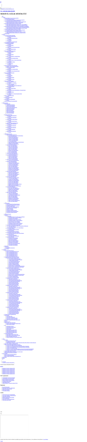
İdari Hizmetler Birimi (9, 43)
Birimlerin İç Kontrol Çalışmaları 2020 (12, 267)
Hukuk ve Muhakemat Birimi (9, 95)
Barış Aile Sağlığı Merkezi (12, 136)
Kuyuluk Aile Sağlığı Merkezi (13, 183)
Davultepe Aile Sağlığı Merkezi (13, 179)
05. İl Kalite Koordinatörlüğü (13, 276)
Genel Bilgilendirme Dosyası (9, 250)
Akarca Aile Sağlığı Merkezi (13, 145)
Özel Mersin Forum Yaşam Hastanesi (12, 211)
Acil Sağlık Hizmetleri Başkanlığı (9, 35)
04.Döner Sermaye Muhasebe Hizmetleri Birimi (16, 275)
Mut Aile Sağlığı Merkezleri (10, 186)
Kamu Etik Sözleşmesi (10, 328)
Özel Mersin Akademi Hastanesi (11, 210)
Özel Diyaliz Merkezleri (10, 236)
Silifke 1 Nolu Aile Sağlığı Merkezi (14, 200)
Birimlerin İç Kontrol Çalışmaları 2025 (12, 307)
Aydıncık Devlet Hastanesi (10, 105)
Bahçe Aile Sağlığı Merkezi (12, 146)
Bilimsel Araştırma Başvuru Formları (8, 397)
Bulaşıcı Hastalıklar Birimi (10, 61)
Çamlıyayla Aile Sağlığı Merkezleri (12, 159)
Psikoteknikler (6, 248)
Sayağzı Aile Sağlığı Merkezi (13, 199)
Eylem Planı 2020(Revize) (10, 317)
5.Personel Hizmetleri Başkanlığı (13, 262)
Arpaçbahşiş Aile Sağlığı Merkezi (13, 163)
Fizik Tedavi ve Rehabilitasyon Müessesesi (13, 225)
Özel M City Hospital (9, 209)
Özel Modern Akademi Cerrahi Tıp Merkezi (15, 223)
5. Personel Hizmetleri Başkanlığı (13, 305)
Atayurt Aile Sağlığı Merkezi (13, 194)
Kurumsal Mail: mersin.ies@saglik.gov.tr (14, 85)
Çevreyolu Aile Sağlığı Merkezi (13, 164)
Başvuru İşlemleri (11, 84)
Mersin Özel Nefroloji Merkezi (13, 240)
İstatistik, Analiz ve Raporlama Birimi (12, 66)
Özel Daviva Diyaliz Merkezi (13, 237)
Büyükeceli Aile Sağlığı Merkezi (13, 172)
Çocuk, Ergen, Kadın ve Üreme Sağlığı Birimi (13, 60)
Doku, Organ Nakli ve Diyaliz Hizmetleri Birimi (14, 93)
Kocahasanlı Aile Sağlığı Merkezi (13, 169)
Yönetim (3, 17)
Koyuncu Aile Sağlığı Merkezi (13, 170)
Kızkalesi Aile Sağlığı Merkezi (13, 168)
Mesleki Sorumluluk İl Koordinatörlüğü (10, 101)
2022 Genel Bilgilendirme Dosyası (11, 254)
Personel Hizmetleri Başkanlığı (9, 72)
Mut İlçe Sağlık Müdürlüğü (10, 129)
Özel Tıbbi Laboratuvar (10, 234)
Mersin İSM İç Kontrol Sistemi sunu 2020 (13, 335)
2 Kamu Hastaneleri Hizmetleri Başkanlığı (15, 280)
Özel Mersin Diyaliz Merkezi (13, 238)
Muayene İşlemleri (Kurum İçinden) (8, 379)
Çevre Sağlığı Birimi (9, 63)
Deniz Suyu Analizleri (5, 389)
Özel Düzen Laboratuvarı (12, 235)
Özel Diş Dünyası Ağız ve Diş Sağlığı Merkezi (15, 227)
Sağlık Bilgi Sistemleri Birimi (11, 49)
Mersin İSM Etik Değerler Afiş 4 (11, 332)
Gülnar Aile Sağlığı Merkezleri (11, 171)
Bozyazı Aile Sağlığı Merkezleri (11, 154)
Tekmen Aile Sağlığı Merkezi (13, 158)
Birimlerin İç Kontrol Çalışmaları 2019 (12, 257)
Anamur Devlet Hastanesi (10, 104)
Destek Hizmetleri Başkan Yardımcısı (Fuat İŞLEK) (14, 22)
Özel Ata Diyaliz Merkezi (12, 239)
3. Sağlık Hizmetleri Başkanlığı (13, 260)
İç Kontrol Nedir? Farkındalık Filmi (10, 314)
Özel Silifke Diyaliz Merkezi (13, 245)
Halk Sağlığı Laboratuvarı (10, 247)
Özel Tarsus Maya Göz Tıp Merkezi (14, 221)
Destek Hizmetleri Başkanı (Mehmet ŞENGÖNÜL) (12, 20)
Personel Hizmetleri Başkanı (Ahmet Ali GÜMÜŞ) (12, 29)
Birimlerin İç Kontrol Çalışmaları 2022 (12, 285)
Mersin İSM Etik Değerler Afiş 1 (11, 329)
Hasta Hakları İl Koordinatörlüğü (9, 99)
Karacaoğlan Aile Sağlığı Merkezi (13, 188)
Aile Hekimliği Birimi (9, 51)
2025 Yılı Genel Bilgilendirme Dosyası (12, 251)
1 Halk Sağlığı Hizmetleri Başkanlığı (14, 279)
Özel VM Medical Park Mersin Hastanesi (13, 204)
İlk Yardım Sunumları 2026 (10, 341)
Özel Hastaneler (7, 203)
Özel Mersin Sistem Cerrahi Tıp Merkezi (14, 217)
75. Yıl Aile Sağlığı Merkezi (12, 178)
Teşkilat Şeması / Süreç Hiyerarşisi (9, 322)
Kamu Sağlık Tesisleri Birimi (11, 88)
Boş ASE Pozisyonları (6, 387)
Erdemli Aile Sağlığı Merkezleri (11, 161)
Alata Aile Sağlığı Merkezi (12, 162)
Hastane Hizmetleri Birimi (10, 67)
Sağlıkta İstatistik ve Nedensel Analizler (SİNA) (10, 383)
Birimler (3, 34)
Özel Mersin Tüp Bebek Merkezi (13, 229)
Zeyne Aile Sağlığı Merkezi (12, 175)
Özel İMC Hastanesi (9, 208)
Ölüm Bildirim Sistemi (6, 382)
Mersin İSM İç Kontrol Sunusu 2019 (12, 334)
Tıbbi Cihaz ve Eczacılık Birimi (11, 83)
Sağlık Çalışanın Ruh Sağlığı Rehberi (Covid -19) (12, 344)
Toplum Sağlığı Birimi (10, 54)
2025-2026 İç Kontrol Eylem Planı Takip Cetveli (12, 319)
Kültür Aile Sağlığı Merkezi (12, 190)
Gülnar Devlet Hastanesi (10, 109)
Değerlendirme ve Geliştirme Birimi (12, 69)
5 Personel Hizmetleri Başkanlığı (13, 283)
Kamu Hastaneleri (7, 103)
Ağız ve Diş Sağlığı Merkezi (11, 226)
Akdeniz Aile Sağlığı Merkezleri (11, 134)
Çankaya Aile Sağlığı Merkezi (13, 140)
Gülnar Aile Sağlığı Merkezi (12, 173)
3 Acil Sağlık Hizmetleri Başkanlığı (14, 281)
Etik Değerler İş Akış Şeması (11, 327)
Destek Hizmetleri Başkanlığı (9, 42)
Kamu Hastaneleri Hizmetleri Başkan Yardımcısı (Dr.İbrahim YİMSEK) (17, 27)
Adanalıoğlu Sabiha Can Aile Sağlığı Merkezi (15, 135)
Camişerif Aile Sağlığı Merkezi (13, 137)
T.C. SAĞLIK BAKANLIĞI (7, 11)
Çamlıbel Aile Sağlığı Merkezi (13, 139)
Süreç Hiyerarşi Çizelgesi (10, 324)
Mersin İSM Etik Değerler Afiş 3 (11, 331)
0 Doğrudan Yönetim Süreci (12, 278)
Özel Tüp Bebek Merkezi (10, 228)
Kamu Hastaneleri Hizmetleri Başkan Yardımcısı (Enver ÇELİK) (16, 28)
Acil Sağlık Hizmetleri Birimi (11, 36)
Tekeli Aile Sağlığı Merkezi (12, 157)
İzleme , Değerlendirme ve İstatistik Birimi (13, 56)
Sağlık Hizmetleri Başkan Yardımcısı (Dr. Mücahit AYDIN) (15, 31)
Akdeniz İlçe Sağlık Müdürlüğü (11, 115)
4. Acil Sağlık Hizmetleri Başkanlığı (14, 261)
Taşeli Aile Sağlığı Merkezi (12, 156)
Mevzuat (9, 52)
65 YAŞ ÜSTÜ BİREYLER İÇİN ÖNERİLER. (14, 345)
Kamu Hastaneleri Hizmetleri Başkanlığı (10, 65)
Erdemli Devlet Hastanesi (10, 108)
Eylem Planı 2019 (9, 316)
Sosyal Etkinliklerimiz (5, 398)
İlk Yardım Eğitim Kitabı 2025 (11, 340)
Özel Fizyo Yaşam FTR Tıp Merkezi (14, 222)
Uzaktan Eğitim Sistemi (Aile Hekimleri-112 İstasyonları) (13, 351)
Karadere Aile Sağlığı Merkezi (13, 150)
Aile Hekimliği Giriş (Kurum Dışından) (8, 377)
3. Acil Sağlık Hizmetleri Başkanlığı (14, 296)
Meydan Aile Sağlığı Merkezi (13, 191)
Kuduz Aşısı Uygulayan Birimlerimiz (8, 399)
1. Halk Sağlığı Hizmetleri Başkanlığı (14, 258)
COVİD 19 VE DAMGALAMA (11, 348)
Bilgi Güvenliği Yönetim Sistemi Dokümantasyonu (12, 356)
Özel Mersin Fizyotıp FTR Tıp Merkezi (14, 219)
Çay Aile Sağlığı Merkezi (12, 141)
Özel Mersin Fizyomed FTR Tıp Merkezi (15, 224)
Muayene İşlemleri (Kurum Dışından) (8, 380)
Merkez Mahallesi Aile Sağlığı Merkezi (14, 185)
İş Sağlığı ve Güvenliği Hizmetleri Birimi (12, 47)
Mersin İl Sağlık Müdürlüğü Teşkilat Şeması (13, 323)
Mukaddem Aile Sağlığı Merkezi (13, 198)
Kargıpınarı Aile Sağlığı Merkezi (13, 167)
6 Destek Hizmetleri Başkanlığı (13, 284)
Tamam (1, 441)
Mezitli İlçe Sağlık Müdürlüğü (11, 127)
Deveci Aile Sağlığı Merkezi (12, 187)
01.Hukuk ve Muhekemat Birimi (13, 264)
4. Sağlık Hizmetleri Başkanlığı (13, 297)
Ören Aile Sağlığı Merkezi (12, 151)
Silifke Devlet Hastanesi (10, 111)
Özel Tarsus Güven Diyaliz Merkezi (14, 243)
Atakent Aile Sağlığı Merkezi (13, 193)
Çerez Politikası (45, 439)
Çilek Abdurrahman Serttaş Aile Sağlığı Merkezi (16, 142)
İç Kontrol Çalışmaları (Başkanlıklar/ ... (8, 362)
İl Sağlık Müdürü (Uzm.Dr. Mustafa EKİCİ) (11, 18)
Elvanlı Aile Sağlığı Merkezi (12, 165)
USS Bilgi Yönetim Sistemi (6, 381)
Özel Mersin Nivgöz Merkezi (13, 218)
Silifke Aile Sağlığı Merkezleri (11, 192)
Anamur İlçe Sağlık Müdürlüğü (11, 117)
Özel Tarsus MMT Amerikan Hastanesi (12, 206)
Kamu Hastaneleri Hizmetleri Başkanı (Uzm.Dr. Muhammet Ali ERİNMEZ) (16, 26)
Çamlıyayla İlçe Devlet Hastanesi (11, 107)
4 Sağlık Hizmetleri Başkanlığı (13, 282)
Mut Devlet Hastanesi (9, 110)
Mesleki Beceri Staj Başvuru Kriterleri (10, 352)
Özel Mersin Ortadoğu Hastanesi (11, 212)
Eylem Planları (6, 315)
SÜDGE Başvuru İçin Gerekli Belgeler (8, 394)
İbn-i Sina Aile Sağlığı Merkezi (13, 181)
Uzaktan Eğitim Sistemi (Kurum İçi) (10, 350)
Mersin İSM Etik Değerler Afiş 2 (11, 330)
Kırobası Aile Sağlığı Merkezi (13, 197)
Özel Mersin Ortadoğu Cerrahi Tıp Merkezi (15, 220)
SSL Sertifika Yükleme (6, 390)
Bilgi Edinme (4, 357)
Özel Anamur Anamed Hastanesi (11, 207)
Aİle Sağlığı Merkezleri (8, 133)
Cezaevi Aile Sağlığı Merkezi (13, 138)
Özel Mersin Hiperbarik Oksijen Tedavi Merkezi (16, 233)
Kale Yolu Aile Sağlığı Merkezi (13, 182)
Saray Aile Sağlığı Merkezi (12, 152)
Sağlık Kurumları (5, 102)
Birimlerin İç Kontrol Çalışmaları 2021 (8, 370)
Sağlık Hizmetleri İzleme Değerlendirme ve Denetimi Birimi (16, 90)
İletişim (3, 358)
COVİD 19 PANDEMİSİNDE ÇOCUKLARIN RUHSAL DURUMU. (18, 347)
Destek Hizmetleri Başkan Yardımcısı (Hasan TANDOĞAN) (16, 21)
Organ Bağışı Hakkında (6, 396)
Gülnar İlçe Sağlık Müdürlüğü (11, 125)
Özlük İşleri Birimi (9, 75)
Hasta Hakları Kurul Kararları (7, 388)
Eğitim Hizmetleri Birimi (10, 79)
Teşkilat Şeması (6, 33)
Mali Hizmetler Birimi (9, 45)
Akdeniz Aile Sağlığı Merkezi (13, 155)
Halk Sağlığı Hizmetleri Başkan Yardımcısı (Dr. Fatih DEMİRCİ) (16, 24)
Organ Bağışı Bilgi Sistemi (6, 400)
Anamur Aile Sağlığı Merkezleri (11, 144)
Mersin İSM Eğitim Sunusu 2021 (11, 336)
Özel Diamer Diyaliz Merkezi (13, 242)
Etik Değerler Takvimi (10, 326)
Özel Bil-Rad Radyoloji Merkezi (13, 231)
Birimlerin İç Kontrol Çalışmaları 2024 (12, 299)
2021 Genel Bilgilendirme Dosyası (11, 255)
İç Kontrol (4, 249)
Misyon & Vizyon (7, 321)
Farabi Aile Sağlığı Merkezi (12, 148)
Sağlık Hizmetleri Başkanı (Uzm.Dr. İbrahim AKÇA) (12, 30)
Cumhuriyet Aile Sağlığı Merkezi (13, 177)
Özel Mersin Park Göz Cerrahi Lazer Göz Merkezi (16, 216)
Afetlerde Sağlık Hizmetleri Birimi (11, 38)
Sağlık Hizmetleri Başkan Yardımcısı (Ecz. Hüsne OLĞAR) (16, 32)
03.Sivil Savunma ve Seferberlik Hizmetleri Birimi (16, 266)
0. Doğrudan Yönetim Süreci (13, 293)
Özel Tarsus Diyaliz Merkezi (13, 244)
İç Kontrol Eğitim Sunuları (8, 333)
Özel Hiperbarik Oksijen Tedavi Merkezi (12, 232)
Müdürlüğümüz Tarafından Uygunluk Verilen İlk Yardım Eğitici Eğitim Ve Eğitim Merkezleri (21, 342)
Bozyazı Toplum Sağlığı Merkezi (11, 121)
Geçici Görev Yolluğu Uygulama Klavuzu (11, 343)
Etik (5, 325)
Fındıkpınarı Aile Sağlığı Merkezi (13, 180)
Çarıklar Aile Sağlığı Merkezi (13, 147)
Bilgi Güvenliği (4, 353)
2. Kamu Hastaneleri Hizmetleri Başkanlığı (15, 259)
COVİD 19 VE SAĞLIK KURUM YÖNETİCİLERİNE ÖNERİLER (17, 346)
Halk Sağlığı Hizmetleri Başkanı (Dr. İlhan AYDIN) (12, 23)
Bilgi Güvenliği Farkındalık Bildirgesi (10, 354)
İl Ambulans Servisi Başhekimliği (11, 41)
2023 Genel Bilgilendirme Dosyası (11, 253)
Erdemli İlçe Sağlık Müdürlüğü (11, 123)
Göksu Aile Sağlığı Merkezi (12, 195)
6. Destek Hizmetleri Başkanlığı (13, 263)
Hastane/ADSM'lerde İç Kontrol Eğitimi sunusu (14, 337)
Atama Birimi (8, 73)
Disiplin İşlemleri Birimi (10, 77)
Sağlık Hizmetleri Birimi (10, 86)
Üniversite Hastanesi (7, 214)
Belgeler (9, 37)
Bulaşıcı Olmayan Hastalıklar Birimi (12, 58)
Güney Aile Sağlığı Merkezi (12, 166)
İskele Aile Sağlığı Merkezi (12, 149)
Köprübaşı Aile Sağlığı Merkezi (13, 189)
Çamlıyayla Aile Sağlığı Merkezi (13, 160)
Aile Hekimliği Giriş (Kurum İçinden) (8, 378)
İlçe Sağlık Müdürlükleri (8, 114)
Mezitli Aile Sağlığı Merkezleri (11, 176)
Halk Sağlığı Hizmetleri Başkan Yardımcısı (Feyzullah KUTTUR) (16, 25)
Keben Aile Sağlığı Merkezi (12, 196)
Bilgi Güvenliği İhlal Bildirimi (9, 355)
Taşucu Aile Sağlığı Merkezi (12, 201)
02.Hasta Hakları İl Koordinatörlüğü (14, 265)
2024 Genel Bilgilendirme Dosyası (11, 252)
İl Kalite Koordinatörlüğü (8, 97)
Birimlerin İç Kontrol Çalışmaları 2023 (12, 292)
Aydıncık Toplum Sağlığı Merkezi (11, 119)
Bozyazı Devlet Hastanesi (10, 106)
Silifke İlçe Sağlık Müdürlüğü (11, 131)
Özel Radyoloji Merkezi (10, 230)
